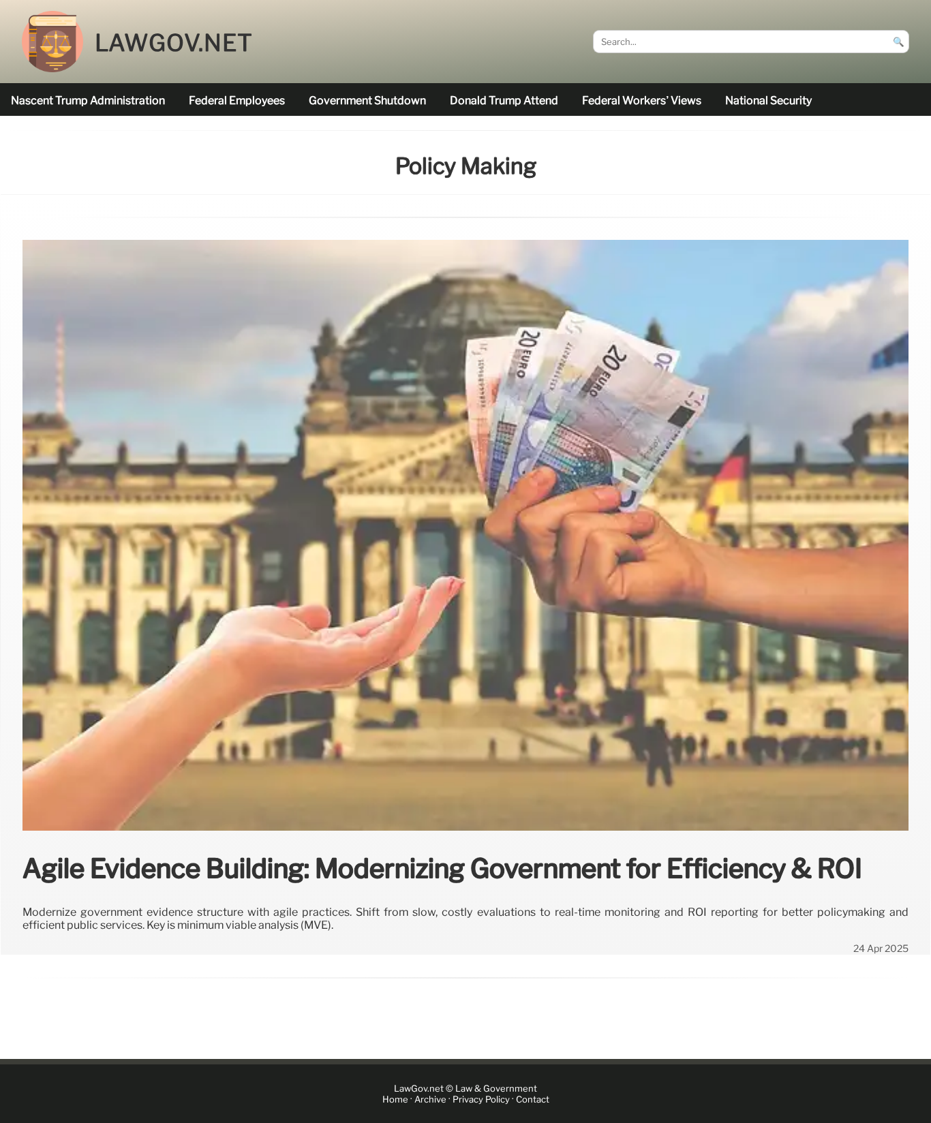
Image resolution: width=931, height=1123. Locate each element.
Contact (532, 1099)
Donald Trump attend (504, 100)
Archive (430, 1099)
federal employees (237, 100)
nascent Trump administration (88, 100)
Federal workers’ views (641, 100)
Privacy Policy (481, 1099)
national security (768, 100)
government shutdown (367, 100)
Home (395, 1099)
